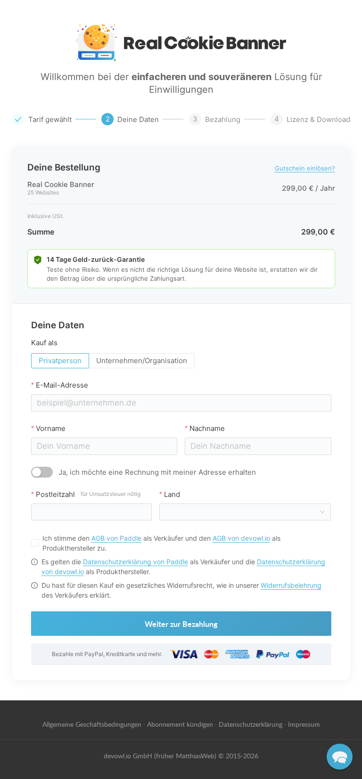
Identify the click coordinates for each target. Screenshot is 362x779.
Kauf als (44, 342)
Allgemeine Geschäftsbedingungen (91, 724)
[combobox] (242, 512)
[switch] (42, 472)
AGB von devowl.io (241, 538)
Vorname (51, 428)
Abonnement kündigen (180, 724)
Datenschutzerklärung (250, 724)
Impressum (304, 724)
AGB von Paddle (116, 538)
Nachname (207, 428)
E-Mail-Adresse (62, 385)
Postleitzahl (88, 494)
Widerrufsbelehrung (291, 585)
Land (172, 494)
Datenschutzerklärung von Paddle (135, 562)
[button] (340, 757)
